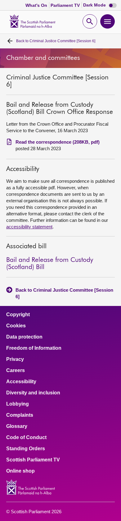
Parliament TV (66, 5)
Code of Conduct (26, 437)
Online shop (20, 471)
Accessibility (21, 381)
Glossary (16, 426)
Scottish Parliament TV (33, 459)
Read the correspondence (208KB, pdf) (58, 142)
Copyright (18, 314)
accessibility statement (29, 226)
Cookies (16, 325)
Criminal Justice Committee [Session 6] (55, 41)
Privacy (15, 359)
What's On (36, 5)
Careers (15, 370)
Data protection (24, 337)
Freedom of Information (33, 348)
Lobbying (17, 404)
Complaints (19, 415)
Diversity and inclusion (33, 392)
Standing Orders (25, 448)
